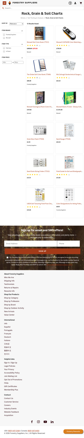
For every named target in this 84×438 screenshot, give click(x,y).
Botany (23, 18)
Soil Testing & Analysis (36, 18)
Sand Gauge (63, 139)
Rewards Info (9, 291)
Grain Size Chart (35, 139)
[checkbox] (4, 34)
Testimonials (9, 284)
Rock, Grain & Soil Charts (42, 14)
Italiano (7, 340)
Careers (7, 405)
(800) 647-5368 (14, 431)
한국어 (6, 354)
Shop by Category (11, 298)
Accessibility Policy (12, 373)
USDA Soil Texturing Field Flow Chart (42, 204)
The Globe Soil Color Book (39, 74)
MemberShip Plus (11, 390)
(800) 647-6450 (33, 431)
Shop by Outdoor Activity (14, 308)
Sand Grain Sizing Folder (38, 171)
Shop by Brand (10, 305)
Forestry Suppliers (31, 84)
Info (5, 323)
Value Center (9, 315)
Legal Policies (9, 366)
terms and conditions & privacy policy (59, 265)
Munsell (29, 52)
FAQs (6, 383)
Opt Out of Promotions (13, 380)
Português (8, 330)
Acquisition (8, 415)
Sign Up (42, 251)
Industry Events (10, 408)
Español (7, 327)
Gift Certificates (10, 386)
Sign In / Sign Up (10, 363)
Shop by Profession (11, 301)
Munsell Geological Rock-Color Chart (43, 107)
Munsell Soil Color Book (38, 42)
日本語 (6, 344)
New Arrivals (9, 311)
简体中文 (7, 347)
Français (7, 334)
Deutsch (7, 337)
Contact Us (8, 398)
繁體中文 (7, 350)
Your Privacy (9, 369)
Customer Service (11, 402)
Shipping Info (9, 281)
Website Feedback (11, 412)
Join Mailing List (10, 376)
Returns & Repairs (11, 288)
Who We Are (9, 277)
